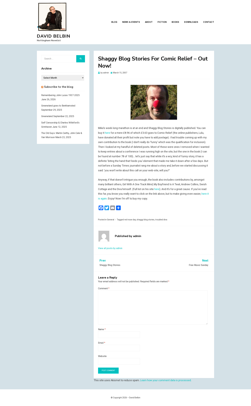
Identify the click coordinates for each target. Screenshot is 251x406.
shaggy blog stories (145, 219)
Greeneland (47, 116)
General (110, 219)
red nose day (130, 219)
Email (101, 342)
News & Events (131, 22)
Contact (208, 22)
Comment (103, 288)
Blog (114, 22)
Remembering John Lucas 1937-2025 (60, 95)
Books (175, 22)
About (149, 22)
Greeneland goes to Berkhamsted (58, 105)
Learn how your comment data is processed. (165, 380)
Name (102, 329)
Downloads (191, 22)
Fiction (162, 22)
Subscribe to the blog (58, 87)
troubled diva (161, 219)
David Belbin (53, 36)
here (107, 132)
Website (102, 356)
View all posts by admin (110, 248)
